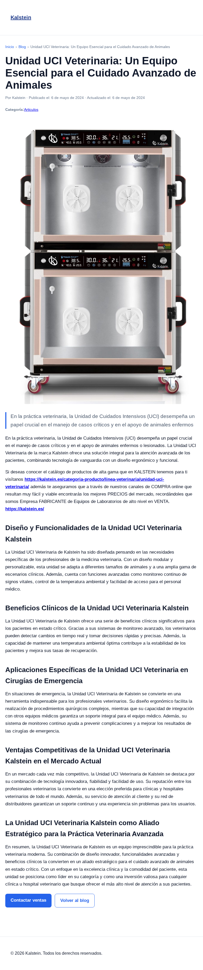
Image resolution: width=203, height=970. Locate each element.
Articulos (31, 109)
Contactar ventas (28, 900)
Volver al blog (74, 900)
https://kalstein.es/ (24, 508)
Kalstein (21, 17)
